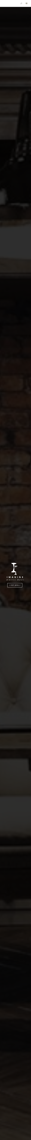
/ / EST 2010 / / (14, 585)
